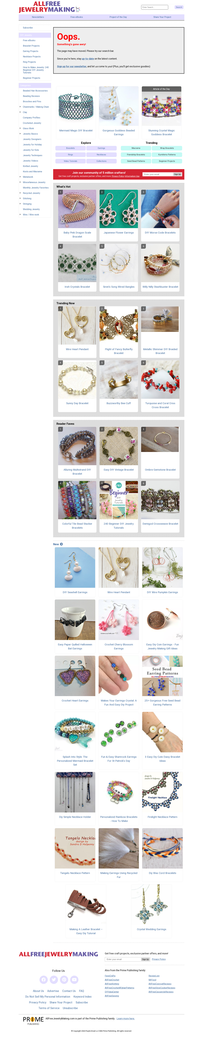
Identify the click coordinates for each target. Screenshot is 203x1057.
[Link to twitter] (54, 980)
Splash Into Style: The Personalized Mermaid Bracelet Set (75, 760)
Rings (70, 155)
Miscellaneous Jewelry (34, 182)
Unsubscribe (70, 1008)
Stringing (27, 204)
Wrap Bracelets (167, 148)
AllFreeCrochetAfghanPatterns (119, 988)
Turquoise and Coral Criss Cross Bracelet (160, 405)
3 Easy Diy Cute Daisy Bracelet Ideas (162, 758)
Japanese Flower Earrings (119, 232)
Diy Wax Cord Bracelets (162, 873)
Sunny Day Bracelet (77, 403)
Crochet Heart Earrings (75, 700)
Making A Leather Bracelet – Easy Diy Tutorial (86, 931)
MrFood (152, 980)
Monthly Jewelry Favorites (36, 187)
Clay (25, 112)
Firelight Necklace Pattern (162, 817)
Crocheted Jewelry (32, 123)
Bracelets (70, 148)
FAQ (81, 991)
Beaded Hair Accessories (35, 90)
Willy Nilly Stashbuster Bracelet (160, 286)
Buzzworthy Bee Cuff (118, 403)
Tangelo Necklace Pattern (75, 873)
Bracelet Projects (31, 45)
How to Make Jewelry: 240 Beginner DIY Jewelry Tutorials (36, 70)
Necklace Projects (32, 56)
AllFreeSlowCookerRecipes (162, 988)
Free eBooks (29, 40)
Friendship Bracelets (136, 155)
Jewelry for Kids (31, 150)
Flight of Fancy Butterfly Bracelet (119, 351)
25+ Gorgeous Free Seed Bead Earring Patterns (162, 702)
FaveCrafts (110, 976)
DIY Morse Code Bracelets (160, 232)
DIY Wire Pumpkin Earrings (162, 592)
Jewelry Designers (32, 139)
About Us (38, 991)
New (56, 544)
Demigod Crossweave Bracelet (160, 523)
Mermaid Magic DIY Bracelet (76, 130)
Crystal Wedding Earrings (151, 929)
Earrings (101, 148)
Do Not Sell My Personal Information (47, 996)
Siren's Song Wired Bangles (119, 286)
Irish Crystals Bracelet (77, 286)
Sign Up (177, 174)
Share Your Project (61, 1002)
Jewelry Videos (30, 160)
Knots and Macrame (32, 171)
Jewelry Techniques (32, 155)
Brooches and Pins (32, 101)
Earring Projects (30, 51)
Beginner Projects (31, 78)
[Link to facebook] (43, 980)
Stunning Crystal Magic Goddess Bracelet (161, 132)
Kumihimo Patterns (167, 155)
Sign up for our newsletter (71, 66)
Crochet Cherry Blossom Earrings (119, 646)
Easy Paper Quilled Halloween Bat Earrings (75, 646)
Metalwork (28, 177)
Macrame (136, 148)
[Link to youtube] (74, 980)
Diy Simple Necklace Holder (75, 817)
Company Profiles (31, 117)
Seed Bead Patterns (136, 161)
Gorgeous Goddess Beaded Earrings (119, 132)
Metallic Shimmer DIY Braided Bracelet (160, 351)
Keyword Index (82, 996)
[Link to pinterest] (64, 980)
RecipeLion (154, 976)
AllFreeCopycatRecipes (160, 984)
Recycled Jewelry (31, 193)
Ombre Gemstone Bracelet (160, 469)
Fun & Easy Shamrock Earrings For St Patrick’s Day (119, 758)
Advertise (53, 991)
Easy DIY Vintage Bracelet (119, 469)
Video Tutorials (70, 161)
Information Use (132, 176)
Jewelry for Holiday (32, 144)
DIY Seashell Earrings (75, 592)
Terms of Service (49, 1008)
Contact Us (69, 991)
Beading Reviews (31, 96)
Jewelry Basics (30, 134)
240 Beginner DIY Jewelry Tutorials (119, 525)
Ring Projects (29, 62)
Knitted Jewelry (30, 166)
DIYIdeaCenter (112, 992)
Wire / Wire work (31, 214)
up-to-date (88, 58)
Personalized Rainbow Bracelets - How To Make (118, 819)
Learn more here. (126, 1018)
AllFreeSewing (112, 996)
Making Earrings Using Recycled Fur (118, 875)
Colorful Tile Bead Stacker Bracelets (77, 525)
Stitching (27, 198)
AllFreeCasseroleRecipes (161, 992)
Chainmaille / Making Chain (36, 107)
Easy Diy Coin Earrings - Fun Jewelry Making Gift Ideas (162, 646)
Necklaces (101, 155)
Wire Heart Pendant (77, 349)
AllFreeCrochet (112, 980)
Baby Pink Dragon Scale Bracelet (77, 234)
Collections (101, 161)
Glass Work (28, 128)
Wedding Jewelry (31, 209)
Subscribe (28, 27)
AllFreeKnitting (112, 984)
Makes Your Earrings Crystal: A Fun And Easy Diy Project (119, 702)
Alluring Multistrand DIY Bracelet (77, 471)
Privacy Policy (118, 176)
